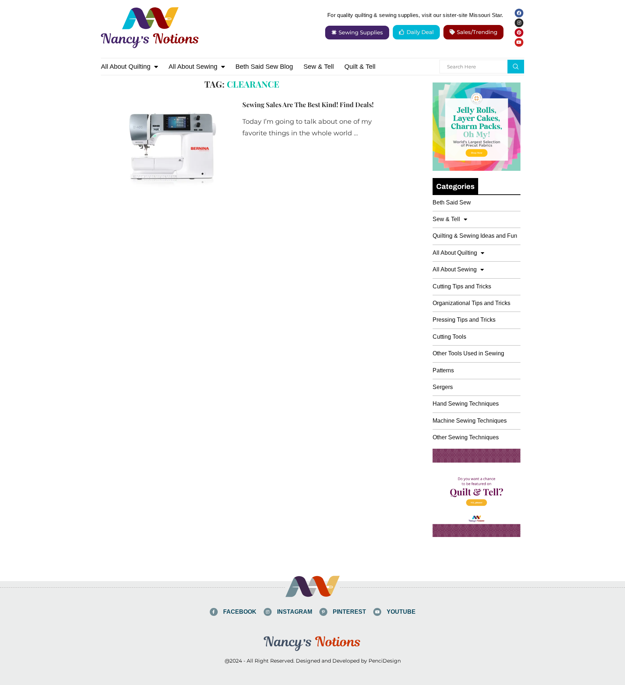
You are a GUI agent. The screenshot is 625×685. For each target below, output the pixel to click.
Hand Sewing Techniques (466, 404)
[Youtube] (519, 42)
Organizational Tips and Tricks (471, 303)
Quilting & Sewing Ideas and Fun (475, 236)
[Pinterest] (519, 32)
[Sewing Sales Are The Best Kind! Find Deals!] (166, 143)
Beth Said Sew (452, 202)
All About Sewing (193, 66)
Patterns (443, 370)
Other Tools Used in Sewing (468, 353)
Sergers (443, 387)
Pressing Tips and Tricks (464, 320)
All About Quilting (125, 66)
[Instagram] (519, 22)
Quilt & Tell (359, 66)
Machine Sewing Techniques (470, 421)
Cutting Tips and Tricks (462, 286)
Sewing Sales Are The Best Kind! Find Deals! (308, 104)
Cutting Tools (449, 337)
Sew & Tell (318, 66)
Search (515, 66)
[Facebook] (519, 13)
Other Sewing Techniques (466, 437)
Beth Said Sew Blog (264, 66)
